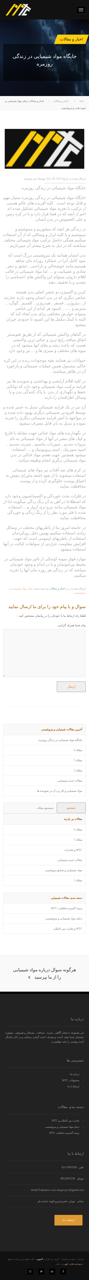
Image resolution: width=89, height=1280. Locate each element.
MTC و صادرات (73, 849)
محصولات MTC (70, 1080)
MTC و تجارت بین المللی (67, 928)
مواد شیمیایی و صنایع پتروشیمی (63, 870)
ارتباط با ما (73, 1086)
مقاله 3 (78, 760)
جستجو (71, 807)
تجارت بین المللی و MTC (65, 1120)
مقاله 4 (78, 750)
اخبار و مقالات (57, 588)
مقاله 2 (78, 770)
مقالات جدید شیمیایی (69, 780)
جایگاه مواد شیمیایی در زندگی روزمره (60, 740)
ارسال (71, 686)
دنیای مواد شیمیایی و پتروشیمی (63, 918)
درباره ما (74, 1074)
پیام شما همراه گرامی (72, 625)
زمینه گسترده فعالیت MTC (66, 908)
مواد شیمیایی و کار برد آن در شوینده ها (59, 790)
